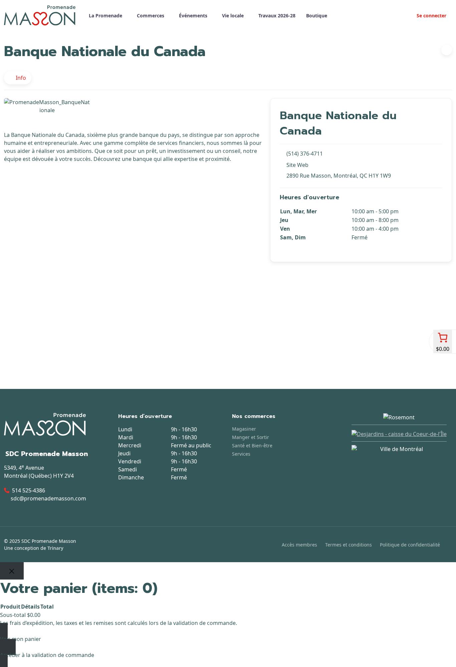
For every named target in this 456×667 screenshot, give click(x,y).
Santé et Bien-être (252, 445)
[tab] (17, 77)
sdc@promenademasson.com (48, 498)
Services (241, 454)
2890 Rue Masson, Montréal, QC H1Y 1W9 (338, 175)
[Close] (12, 570)
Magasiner (244, 429)
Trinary (55, 548)
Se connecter (430, 15)
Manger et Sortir (250, 437)
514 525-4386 (28, 490)
